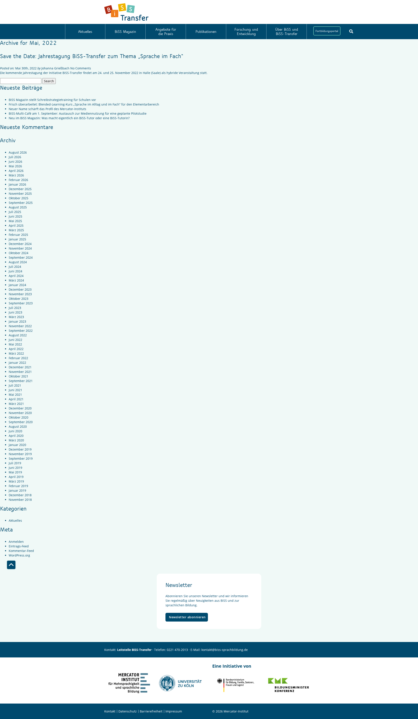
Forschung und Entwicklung (246, 31)
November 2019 (20, 454)
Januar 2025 (17, 239)
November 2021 (20, 372)
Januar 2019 (17, 490)
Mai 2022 (15, 344)
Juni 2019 (15, 468)
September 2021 (21, 381)
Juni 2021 (15, 390)
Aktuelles (85, 31)
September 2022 (21, 330)
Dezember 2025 (20, 189)
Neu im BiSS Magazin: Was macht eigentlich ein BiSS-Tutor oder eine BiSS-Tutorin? (69, 118)
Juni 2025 (15, 216)
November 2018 (20, 500)
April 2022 (16, 349)
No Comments (80, 68)
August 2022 (18, 335)
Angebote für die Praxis (165, 31)
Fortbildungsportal (326, 31)
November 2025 (20, 193)
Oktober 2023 (18, 299)
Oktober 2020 (18, 417)
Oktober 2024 (18, 253)
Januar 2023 (17, 321)
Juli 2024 (15, 267)
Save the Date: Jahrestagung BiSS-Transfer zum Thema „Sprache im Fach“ (91, 56)
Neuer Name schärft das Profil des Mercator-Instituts (47, 109)
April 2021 (16, 399)
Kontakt (109, 711)
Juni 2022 (15, 340)
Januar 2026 (17, 184)
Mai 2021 (15, 394)
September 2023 (21, 303)
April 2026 (16, 171)
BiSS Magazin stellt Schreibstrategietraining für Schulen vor (52, 100)
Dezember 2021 (20, 367)
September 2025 (21, 203)
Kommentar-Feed (21, 551)
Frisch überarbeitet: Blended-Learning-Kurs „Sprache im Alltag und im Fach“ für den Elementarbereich (84, 104)
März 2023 (16, 317)
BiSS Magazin (125, 31)
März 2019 (16, 481)
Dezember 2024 (20, 244)
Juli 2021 (15, 385)
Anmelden (16, 542)
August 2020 (18, 426)
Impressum (173, 711)
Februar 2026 (18, 180)
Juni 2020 (15, 431)
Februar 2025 (18, 235)
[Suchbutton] (351, 31)
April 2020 (16, 436)
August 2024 (18, 262)
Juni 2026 (15, 161)
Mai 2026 (15, 166)
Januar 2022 (17, 362)
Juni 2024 (15, 271)
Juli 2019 (15, 463)
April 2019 (16, 477)
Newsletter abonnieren (187, 617)
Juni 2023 (15, 312)
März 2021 (16, 404)
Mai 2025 (15, 221)
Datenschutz (127, 711)
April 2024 (16, 276)
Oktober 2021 (18, 376)
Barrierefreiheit (151, 711)
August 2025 (18, 207)
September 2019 (21, 458)
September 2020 (21, 422)
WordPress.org (19, 555)
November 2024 (20, 248)
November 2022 (20, 326)
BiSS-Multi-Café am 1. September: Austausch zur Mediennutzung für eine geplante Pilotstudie (78, 113)
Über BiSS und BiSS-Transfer (286, 31)
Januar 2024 (17, 285)
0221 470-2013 (177, 650)
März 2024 (16, 280)
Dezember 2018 (20, 495)
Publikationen (206, 31)
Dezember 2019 (20, 449)
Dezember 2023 (20, 289)
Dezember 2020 (20, 408)
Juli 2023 (15, 308)
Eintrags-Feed (19, 546)
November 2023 (20, 294)
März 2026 (16, 175)
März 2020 (16, 440)
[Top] (11, 565)
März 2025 (16, 230)
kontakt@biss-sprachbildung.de (224, 650)
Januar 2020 (17, 445)
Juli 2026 (15, 157)
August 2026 (18, 152)
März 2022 (16, 353)
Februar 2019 (18, 486)
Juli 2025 (15, 212)
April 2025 (16, 225)
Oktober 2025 (18, 198)
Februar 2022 (18, 358)
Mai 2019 (15, 472)
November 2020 (20, 413)
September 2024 (21, 257)
